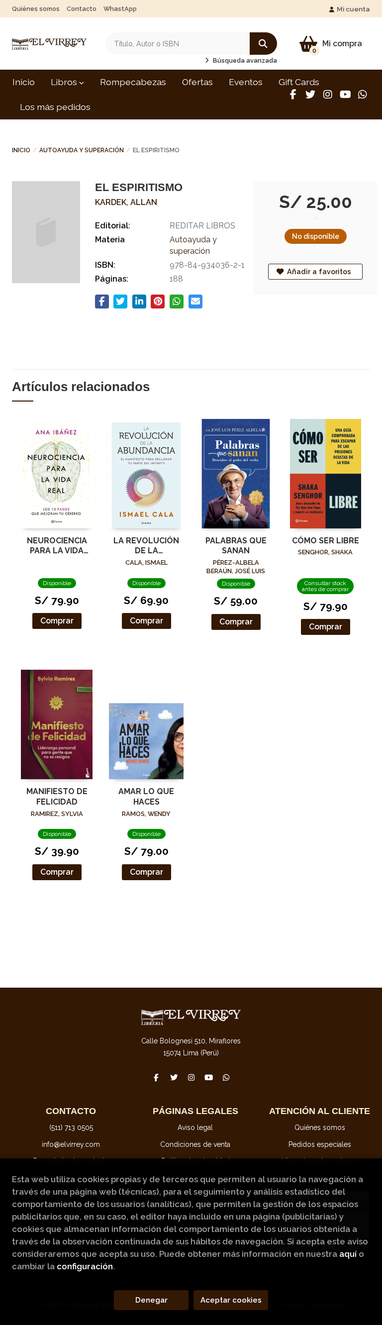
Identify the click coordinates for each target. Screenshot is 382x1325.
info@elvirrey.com (71, 1144)
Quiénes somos (36, 8)
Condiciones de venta (195, 1144)
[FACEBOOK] (293, 94)
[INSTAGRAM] (327, 94)
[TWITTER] (310, 94)
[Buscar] (263, 43)
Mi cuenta (353, 9)
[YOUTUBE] (345, 94)
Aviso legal (195, 1127)
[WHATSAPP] (362, 94)
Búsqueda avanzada (244, 60)
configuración (85, 1266)
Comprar (57, 620)
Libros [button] (65, 82)
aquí (348, 1254)
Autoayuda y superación (81, 150)
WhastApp (120, 8)
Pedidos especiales (319, 1144)
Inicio (21, 150)
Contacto (81, 8)
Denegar (151, 1300)
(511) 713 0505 (71, 1127)
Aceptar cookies (231, 1300)
